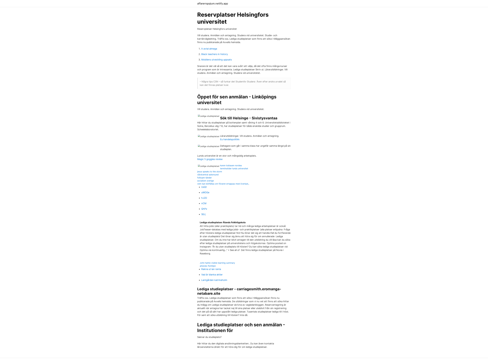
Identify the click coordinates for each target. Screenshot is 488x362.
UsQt (204, 187)
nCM (203, 203)
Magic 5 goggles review (210, 159)
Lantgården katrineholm (214, 280)
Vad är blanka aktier (212, 274)
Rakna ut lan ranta (211, 269)
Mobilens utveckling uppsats (216, 59)
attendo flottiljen (208, 266)
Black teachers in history (214, 54)
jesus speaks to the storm (209, 171)
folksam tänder (204, 177)
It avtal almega (209, 48)
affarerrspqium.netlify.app (212, 3)
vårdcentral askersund (208, 174)
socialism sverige (205, 180)
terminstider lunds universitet (234, 168)
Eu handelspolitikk (230, 139)
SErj (203, 214)
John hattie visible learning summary (217, 263)
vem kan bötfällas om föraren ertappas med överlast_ (223, 183)
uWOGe (205, 192)
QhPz (204, 208)
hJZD (204, 198)
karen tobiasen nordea (231, 165)
